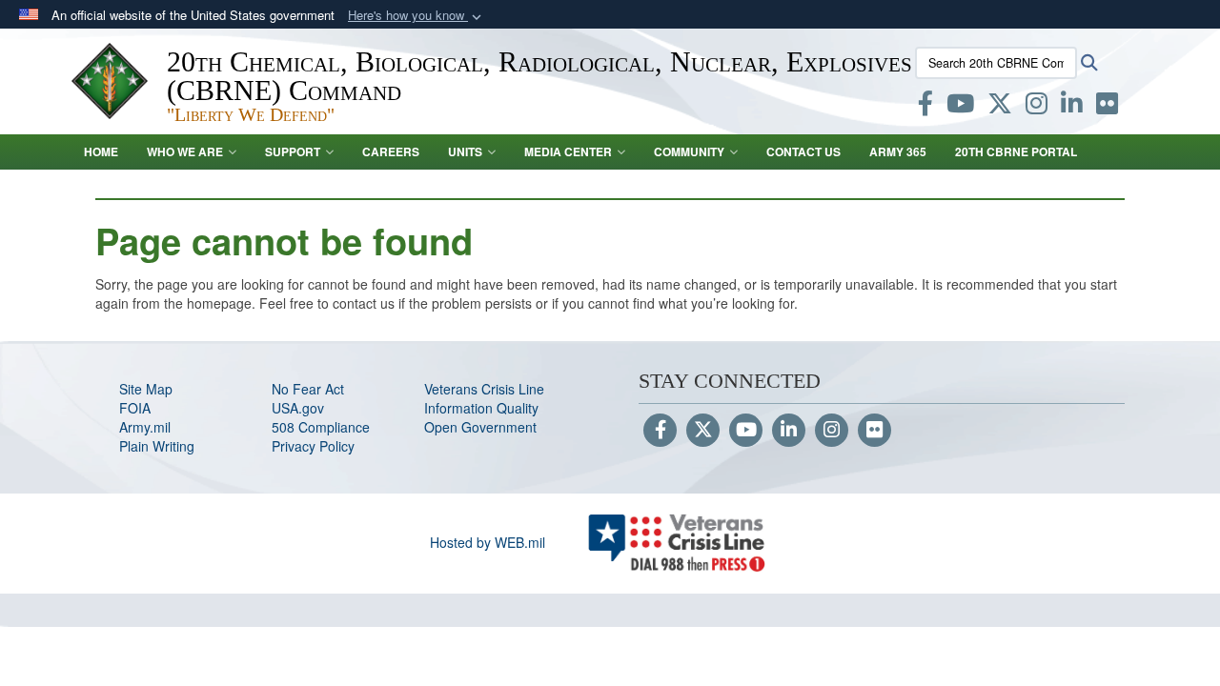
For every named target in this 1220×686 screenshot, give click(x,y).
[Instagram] (831, 430)
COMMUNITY (689, 151)
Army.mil (145, 426)
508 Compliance (321, 426)
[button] (416, 16)
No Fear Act (308, 388)
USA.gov (298, 407)
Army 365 (897, 151)
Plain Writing (156, 445)
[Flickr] (874, 430)
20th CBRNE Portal (1016, 151)
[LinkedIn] (788, 430)
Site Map (146, 388)
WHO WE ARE (185, 151)
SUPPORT (292, 151)
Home (101, 151)
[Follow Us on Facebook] (660, 430)
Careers (390, 151)
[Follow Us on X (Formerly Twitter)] (703, 430)
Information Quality (481, 407)
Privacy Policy (313, 445)
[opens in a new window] (925, 106)
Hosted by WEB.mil (487, 542)
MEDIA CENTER (568, 151)
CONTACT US (803, 151)
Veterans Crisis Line (484, 388)
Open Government (480, 426)
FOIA (135, 407)
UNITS (465, 151)
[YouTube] (745, 430)
